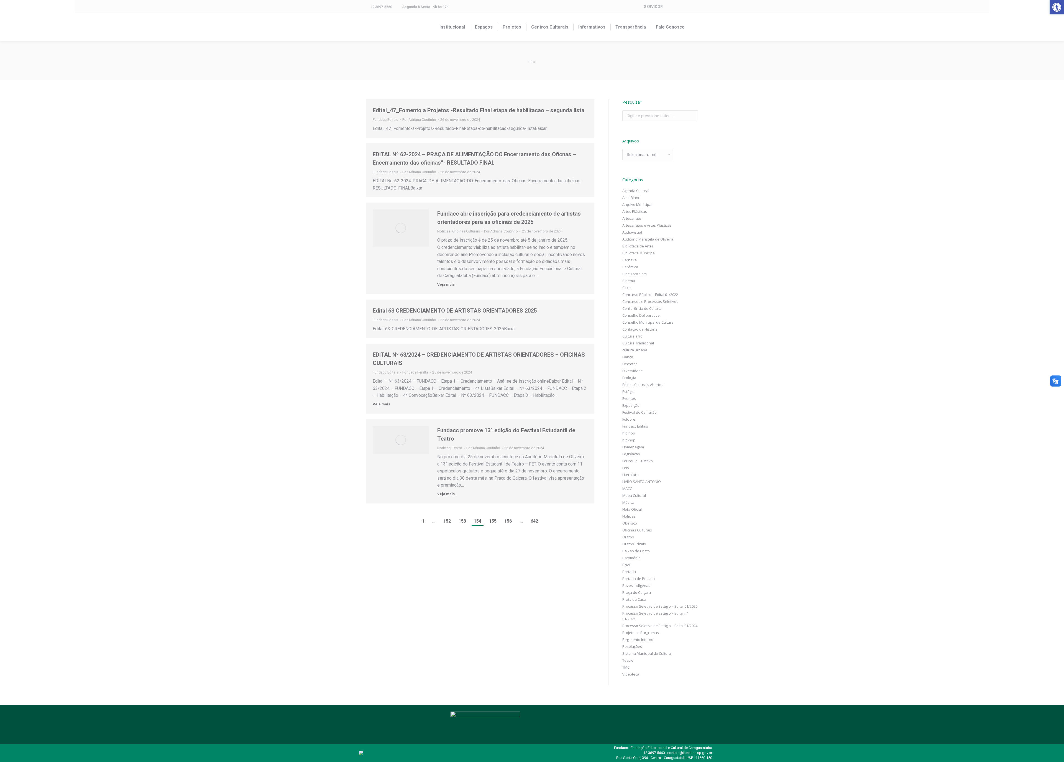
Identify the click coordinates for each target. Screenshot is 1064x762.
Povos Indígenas (636, 585)
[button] (1057, 7)
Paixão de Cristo (636, 550)
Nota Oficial (632, 509)
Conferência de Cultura (641, 308)
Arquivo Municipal (637, 204)
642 (534, 521)
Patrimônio (631, 557)
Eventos (629, 398)
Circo (626, 287)
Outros (628, 537)
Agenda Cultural (635, 190)
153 (462, 521)
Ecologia (629, 377)
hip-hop (628, 440)
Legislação (631, 453)
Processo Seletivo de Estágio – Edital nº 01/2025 (655, 616)
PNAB (626, 564)
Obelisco (629, 523)
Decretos (630, 363)
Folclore (628, 419)
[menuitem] (452, 27)
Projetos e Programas (640, 632)
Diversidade (632, 370)
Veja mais (446, 284)
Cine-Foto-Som (634, 273)
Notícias (444, 231)
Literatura (630, 474)
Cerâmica (630, 266)
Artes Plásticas (634, 211)
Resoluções (632, 646)
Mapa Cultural (634, 495)
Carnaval (630, 259)
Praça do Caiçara (636, 592)
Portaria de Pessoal (639, 578)
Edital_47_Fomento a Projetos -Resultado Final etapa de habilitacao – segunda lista (478, 110)
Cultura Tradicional (638, 343)
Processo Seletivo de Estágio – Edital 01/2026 (659, 606)
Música (628, 502)
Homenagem (633, 446)
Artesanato (631, 218)
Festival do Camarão (639, 412)
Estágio (628, 391)
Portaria (629, 571)
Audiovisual (632, 232)
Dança (627, 356)
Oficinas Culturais (466, 231)
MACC (627, 488)
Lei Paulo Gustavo (637, 460)
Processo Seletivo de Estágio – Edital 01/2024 (659, 625)
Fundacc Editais (385, 119)
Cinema (628, 280)
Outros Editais (634, 543)
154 (477, 521)
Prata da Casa (634, 599)
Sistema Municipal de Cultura (646, 653)
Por (419, 119)
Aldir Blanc (631, 197)
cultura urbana (634, 349)
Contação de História (640, 329)
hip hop (628, 433)
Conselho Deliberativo (641, 315)
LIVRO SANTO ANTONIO (641, 481)
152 (447, 521)
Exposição (631, 405)
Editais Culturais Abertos (642, 384)
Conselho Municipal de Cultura (648, 322)
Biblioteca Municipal (639, 252)
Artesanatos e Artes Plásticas (647, 225)
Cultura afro (632, 336)
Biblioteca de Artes (638, 246)
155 (493, 521)
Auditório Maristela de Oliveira (647, 239)
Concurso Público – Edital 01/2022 (650, 294)
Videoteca (630, 674)
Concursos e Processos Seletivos (650, 301)
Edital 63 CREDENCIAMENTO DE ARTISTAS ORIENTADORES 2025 (455, 310)
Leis (625, 467)
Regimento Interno (637, 639)
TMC (626, 667)
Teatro (457, 448)
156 (508, 521)
